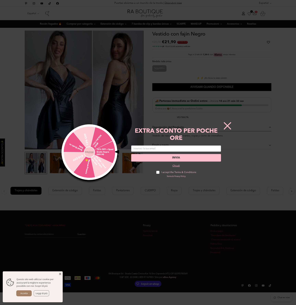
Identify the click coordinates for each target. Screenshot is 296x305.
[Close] (60, 274)
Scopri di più (41, 285)
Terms (169, 176)
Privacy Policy (180, 176)
